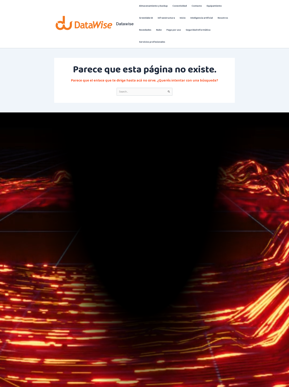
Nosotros (223, 18)
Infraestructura (166, 18)
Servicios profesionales (152, 42)
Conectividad (179, 6)
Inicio (183, 18)
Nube (159, 30)
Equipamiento (214, 6)
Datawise (125, 24)
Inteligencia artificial (201, 18)
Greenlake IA (146, 18)
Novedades (145, 30)
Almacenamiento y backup (153, 6)
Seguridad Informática (198, 30)
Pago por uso (173, 30)
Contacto (197, 6)
